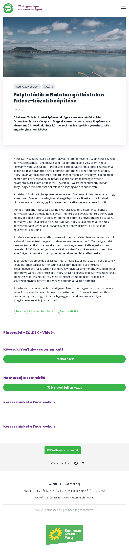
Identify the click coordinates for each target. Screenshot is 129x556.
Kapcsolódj (72, 484)
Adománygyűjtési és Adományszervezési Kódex (64, 497)
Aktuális (48, 86)
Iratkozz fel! (64, 359)
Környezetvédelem (27, 86)
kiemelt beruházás (43, 311)
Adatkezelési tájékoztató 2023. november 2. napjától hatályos (64, 490)
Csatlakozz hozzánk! (64, 450)
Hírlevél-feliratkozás (66, 387)
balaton (21, 311)
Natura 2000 (68, 311)
